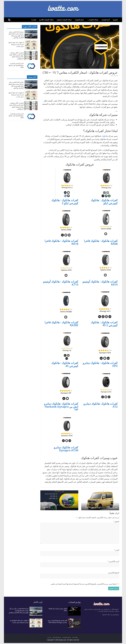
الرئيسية (115, 20)
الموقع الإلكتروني (113, 573)
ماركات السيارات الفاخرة (46, 20)
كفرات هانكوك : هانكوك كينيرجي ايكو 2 (64, 201)
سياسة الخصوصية (66, 637)
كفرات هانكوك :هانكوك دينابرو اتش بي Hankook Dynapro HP (61, 406)
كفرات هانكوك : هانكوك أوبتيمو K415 (100, 283)
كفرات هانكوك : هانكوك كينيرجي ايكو (104, 201)
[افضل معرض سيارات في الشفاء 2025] (74, 608)
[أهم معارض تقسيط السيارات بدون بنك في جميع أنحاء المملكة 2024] (74, 619)
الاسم (116, 550)
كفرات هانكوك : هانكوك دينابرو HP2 (100, 364)
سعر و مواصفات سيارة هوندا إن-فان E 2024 (101, 506)
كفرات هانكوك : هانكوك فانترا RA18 (61, 242)
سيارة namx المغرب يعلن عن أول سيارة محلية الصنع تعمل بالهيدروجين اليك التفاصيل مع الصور (19, 610)
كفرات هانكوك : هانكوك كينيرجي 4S (64, 364)
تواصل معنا (75, 637)
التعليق (116, 521)
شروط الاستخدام (57, 637)
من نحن (49, 637)
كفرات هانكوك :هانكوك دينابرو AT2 (100, 405)
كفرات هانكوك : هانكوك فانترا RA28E (61, 323)
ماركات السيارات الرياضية (64, 20)
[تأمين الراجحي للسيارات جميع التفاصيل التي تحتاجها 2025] (31, 63)
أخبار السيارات (105, 20)
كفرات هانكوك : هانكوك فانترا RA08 (101, 242)
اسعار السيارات (79, 20)
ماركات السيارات (93, 20)
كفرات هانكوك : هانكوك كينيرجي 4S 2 (104, 323)
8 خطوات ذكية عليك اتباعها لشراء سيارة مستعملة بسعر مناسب (16, 44)
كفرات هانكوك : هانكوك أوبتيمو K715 (60, 283)
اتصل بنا (34, 20)
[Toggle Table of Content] (116, 111)
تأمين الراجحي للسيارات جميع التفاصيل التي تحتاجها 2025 (16, 65)
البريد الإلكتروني (113, 561)
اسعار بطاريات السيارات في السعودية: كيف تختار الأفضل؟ (59, 504)
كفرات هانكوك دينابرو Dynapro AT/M (66, 448)
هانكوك (105, 136)
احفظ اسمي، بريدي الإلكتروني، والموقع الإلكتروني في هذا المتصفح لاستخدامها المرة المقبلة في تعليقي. (83, 584)
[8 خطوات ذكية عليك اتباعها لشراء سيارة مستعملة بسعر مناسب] (31, 42)
